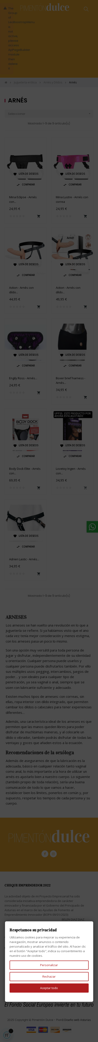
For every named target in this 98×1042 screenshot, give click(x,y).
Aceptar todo (49, 988)
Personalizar (49, 965)
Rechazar (49, 976)
